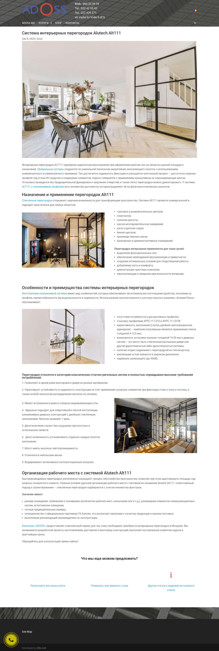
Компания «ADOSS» (34, 525)
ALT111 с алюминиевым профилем (43, 186)
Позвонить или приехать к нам (109, 585)
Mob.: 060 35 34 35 (87, 3)
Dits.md (41, 648)
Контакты (72, 23)
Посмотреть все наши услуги (47, 585)
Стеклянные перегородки (37, 200)
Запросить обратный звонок (11, 639)
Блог (58, 23)
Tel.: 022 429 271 (86, 12)
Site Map (27, 631)
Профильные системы (50, 169)
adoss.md (28, 23)
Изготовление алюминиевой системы (44, 293)
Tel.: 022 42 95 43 (86, 8)
